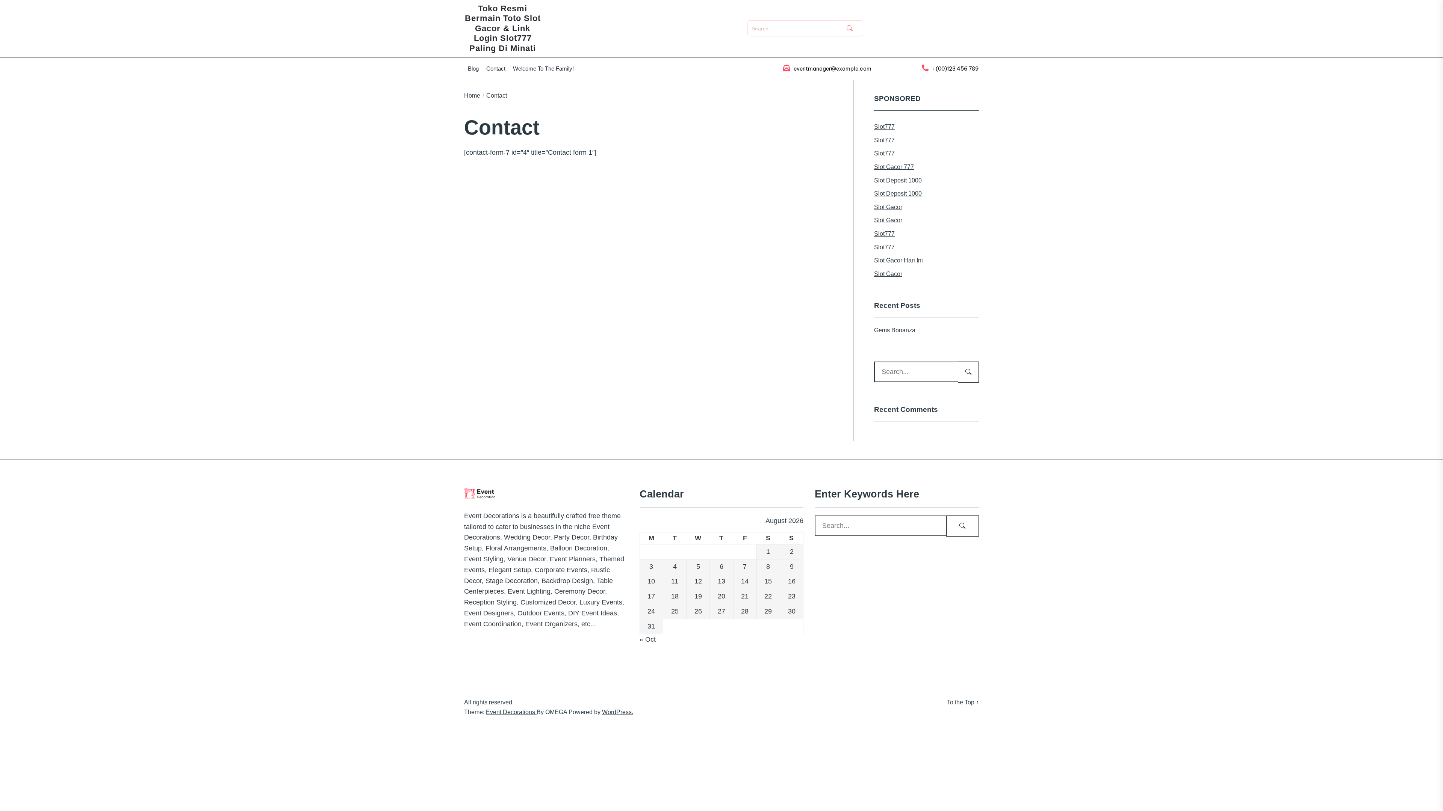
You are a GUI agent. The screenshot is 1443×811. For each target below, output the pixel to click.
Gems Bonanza (894, 330)
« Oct (648, 639)
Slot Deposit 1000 (898, 180)
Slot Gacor (888, 207)
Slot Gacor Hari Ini (898, 260)
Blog (473, 68)
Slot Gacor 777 (894, 167)
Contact (495, 68)
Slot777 (884, 127)
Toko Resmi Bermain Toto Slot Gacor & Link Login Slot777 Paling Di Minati (503, 28)
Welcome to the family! (543, 68)
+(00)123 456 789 (955, 68)
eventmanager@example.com (832, 68)
